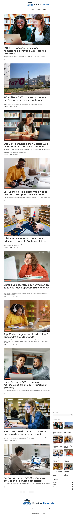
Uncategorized (56, 489)
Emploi (54, 484)
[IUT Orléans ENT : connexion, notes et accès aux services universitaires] (27, 79)
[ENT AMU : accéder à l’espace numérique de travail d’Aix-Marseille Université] (27, 29)
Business (55, 482)
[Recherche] (72, 9)
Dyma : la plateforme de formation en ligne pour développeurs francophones (27, 286)
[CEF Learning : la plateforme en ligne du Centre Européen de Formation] (27, 173)
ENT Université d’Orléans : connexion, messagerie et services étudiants (25, 433)
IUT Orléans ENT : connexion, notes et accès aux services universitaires (25, 99)
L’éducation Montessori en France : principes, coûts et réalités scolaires (25, 240)
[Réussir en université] (38, 3)
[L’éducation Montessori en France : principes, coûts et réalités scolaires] (27, 220)
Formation (8, 43)
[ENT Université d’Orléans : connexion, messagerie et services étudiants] (27, 413)
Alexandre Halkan (8, 59)
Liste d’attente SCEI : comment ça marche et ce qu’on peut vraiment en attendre (25, 385)
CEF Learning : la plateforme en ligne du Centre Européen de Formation (25, 193)
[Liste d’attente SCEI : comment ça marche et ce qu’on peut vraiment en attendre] (27, 364)
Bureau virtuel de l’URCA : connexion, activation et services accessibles (25, 479)
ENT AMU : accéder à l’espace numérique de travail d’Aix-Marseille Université (25, 50)
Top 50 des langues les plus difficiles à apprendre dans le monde (26, 335)
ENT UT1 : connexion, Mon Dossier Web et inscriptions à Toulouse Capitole (26, 145)
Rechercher (55, 412)
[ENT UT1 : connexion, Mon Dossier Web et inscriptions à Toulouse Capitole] (27, 125)
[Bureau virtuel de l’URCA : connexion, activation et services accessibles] (27, 459)
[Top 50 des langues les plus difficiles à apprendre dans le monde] (27, 316)
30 (29, 491)
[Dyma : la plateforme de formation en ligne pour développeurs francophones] (27, 266)
